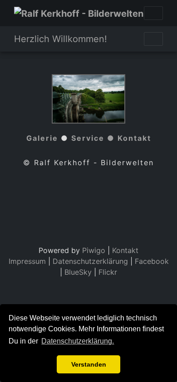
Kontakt (134, 138)
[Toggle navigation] (153, 13)
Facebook (152, 261)
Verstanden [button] (88, 364)
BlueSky (78, 272)
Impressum (27, 261)
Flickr (107, 272)
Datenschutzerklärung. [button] (77, 341)
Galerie (42, 138)
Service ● (94, 138)
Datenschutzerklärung (90, 261)
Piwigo (93, 250)
